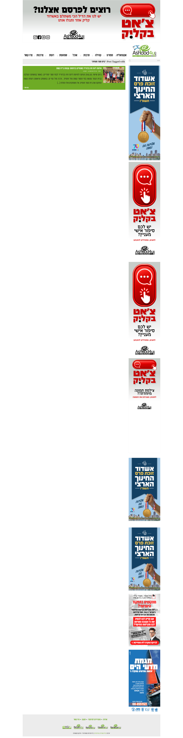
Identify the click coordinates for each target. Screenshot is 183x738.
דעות (51, 55)
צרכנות (40, 55)
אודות (105, 719)
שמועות (63, 55)
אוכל (75, 55)
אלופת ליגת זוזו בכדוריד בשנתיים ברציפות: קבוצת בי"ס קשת (79, 68)
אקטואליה (121, 55)
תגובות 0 (85, 71)
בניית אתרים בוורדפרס (100, 733)
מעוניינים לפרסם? (94, 719)
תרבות (86, 55)
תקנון (84, 719)
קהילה (98, 55)
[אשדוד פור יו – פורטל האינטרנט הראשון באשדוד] (146, 50)
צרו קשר (28, 55)
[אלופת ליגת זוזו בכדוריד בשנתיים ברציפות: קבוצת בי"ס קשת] (113, 75)
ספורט (110, 55)
